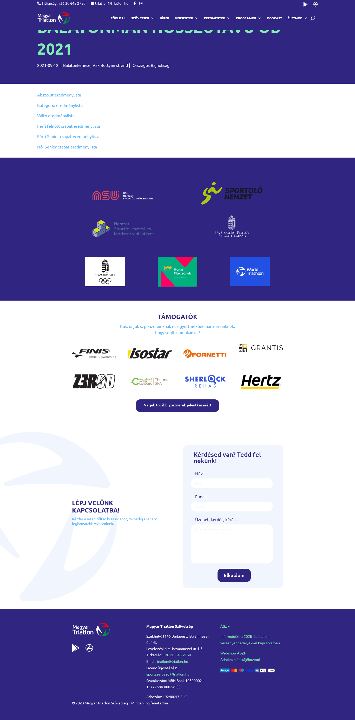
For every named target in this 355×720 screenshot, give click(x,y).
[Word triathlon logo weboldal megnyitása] (250, 284)
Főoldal (118, 18)
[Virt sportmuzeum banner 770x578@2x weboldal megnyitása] (178, 284)
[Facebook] (135, 3)
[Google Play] (305, 5)
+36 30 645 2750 (177, 655)
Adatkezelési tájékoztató (240, 660)
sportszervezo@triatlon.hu (167, 674)
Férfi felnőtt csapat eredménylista (68, 125)
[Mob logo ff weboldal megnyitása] (105, 284)
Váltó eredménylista (56, 115)
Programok (246, 18)
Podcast (274, 18)
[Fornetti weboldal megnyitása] (205, 361)
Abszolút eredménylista (59, 94)
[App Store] (315, 5)
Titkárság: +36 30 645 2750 (63, 3)
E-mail (201, 496)
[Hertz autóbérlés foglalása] (261, 389)
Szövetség (140, 18)
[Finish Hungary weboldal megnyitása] (94, 361)
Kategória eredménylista (60, 105)
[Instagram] (140, 3)
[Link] (53, 18)
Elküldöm (234, 575)
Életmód (295, 18)
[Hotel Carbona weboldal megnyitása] (150, 389)
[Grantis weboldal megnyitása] (261, 350)
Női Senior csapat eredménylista (67, 146)
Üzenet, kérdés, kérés (215, 519)
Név (199, 473)
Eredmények (214, 18)
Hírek (164, 18)
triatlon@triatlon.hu (111, 3)
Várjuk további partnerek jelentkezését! (177, 405)
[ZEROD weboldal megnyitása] (94, 389)
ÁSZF (225, 626)
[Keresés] (313, 18)
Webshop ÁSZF (233, 653)
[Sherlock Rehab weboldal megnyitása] (205, 389)
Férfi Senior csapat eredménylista (68, 136)
